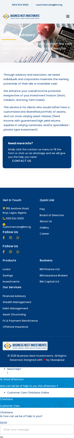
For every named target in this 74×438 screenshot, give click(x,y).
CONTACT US (21, 161)
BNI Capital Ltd (49, 281)
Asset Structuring (14, 314)
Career (44, 233)
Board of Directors (52, 215)
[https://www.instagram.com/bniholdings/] (10, 238)
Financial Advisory (14, 296)
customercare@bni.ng (49, 4)
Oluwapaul (57, 360)
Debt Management (15, 308)
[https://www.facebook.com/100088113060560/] (4, 238)
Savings (8, 275)
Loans (6, 269)
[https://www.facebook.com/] (4, 252)
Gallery (44, 227)
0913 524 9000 (20, 4)
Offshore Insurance (15, 327)
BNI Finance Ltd (49, 269)
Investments (11, 281)
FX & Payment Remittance (20, 321)
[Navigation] (68, 16)
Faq (42, 209)
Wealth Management (17, 302)
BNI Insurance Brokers (54, 275)
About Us (46, 221)
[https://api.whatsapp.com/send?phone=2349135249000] (18, 238)
